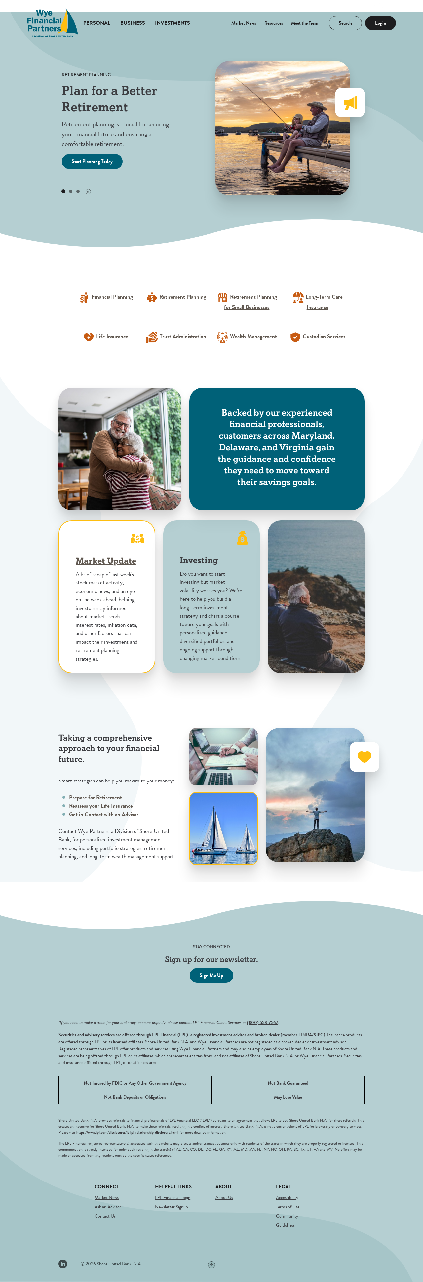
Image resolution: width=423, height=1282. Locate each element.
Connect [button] (107, 1186)
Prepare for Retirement (95, 797)
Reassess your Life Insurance (101, 806)
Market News (243, 23)
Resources (273, 23)
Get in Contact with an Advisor (103, 814)
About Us (224, 1197)
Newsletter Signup (171, 1206)
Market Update (106, 561)
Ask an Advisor (108, 1206)
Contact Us (105, 1216)
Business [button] (132, 23)
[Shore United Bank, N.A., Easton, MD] (52, 23)
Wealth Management (253, 336)
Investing (199, 560)
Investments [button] (172, 23)
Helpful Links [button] (173, 1186)
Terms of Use (287, 1206)
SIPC (319, 1034)
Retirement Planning (182, 297)
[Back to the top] (211, 1264)
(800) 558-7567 (262, 1022)
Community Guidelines (287, 1221)
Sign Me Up (211, 975)
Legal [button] (283, 1186)
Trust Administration (183, 336)
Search (340, 21)
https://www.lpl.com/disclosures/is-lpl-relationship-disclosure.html (127, 1132)
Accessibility (287, 1197)
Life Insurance (112, 336)
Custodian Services (324, 336)
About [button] (223, 1186)
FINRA (305, 1034)
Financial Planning (112, 297)
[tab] (63, 191)
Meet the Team (304, 23)
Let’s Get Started (88, 161)
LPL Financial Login (172, 1197)
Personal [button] (96, 23)
